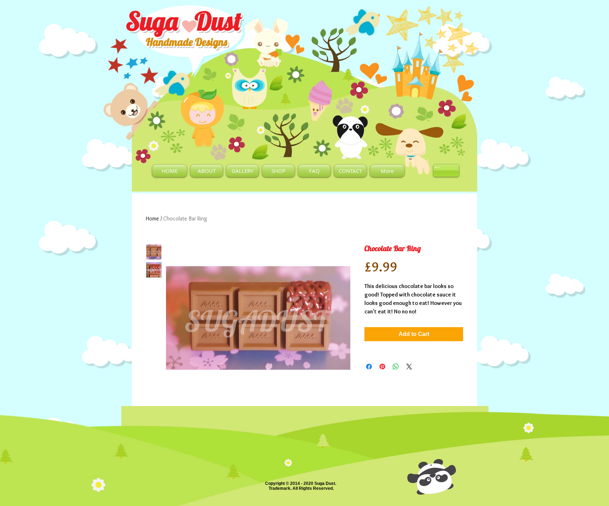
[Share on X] (409, 366)
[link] (437, 167)
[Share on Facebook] (369, 366)
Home (152, 218)
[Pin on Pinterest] (382, 366)
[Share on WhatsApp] (396, 366)
